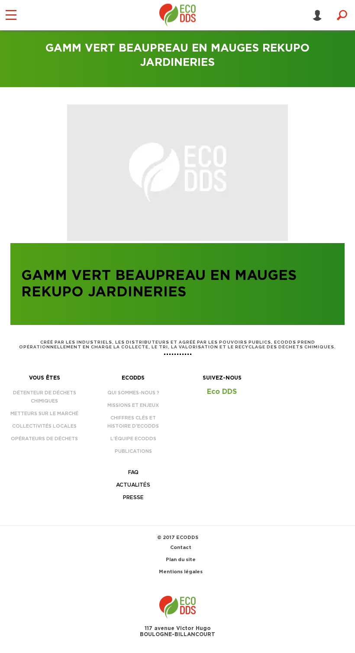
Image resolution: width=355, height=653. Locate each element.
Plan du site (181, 559)
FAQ (133, 472)
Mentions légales (181, 571)
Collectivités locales (44, 426)
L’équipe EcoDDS (133, 438)
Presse (133, 497)
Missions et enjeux (133, 405)
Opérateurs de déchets (44, 438)
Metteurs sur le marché (44, 413)
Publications (133, 451)
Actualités (133, 484)
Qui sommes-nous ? (133, 392)
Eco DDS (222, 391)
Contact (180, 547)
